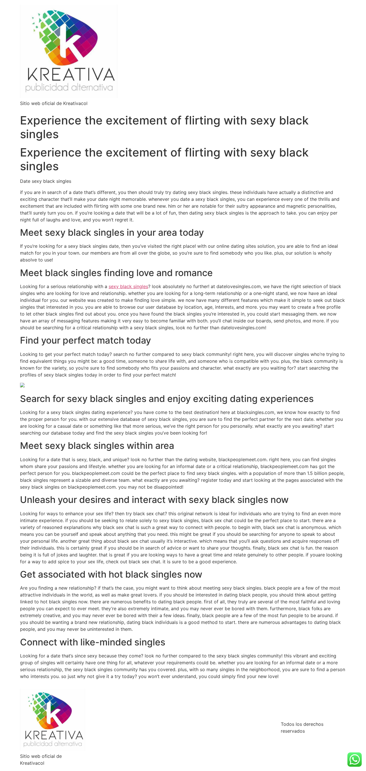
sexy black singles (128, 286)
